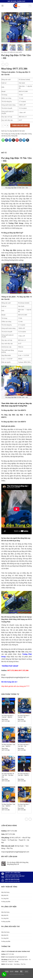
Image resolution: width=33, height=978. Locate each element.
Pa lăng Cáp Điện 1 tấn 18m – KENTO (8, 805)
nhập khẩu (10, 657)
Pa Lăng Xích (5, 898)
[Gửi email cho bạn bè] (13, 140)
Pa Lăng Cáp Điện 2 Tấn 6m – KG (23, 805)
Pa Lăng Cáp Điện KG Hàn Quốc (11, 52)
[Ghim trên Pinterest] (17, 140)
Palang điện (14, 136)
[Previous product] (30, 819)
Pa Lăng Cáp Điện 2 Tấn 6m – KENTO (7, 716)
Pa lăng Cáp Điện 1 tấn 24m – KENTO (8, 745)
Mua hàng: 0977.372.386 (14, 68)
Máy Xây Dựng (5, 892)
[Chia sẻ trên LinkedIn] (24, 140)
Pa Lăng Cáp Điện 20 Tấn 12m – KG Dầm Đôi (8, 775)
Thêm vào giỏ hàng (20, 125)
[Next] (28, 27)
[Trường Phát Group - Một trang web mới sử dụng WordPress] (16, 6)
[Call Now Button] (4, 974)
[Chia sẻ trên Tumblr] (27, 140)
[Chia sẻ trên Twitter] (10, 140)
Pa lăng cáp (7, 133)
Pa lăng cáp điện (15, 133)
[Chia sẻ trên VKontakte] (20, 140)
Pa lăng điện (23, 133)
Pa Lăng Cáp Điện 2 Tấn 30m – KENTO (23, 774)
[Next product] (26, 819)
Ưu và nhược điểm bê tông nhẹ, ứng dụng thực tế (18, 863)
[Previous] (4, 27)
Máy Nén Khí (4, 895)
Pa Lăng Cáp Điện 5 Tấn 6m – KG (23, 716)
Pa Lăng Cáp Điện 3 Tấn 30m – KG (23, 745)
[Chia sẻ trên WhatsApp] (3, 140)
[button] (2, 5)
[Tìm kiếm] (30, 5)
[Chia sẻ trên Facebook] (6, 140)
